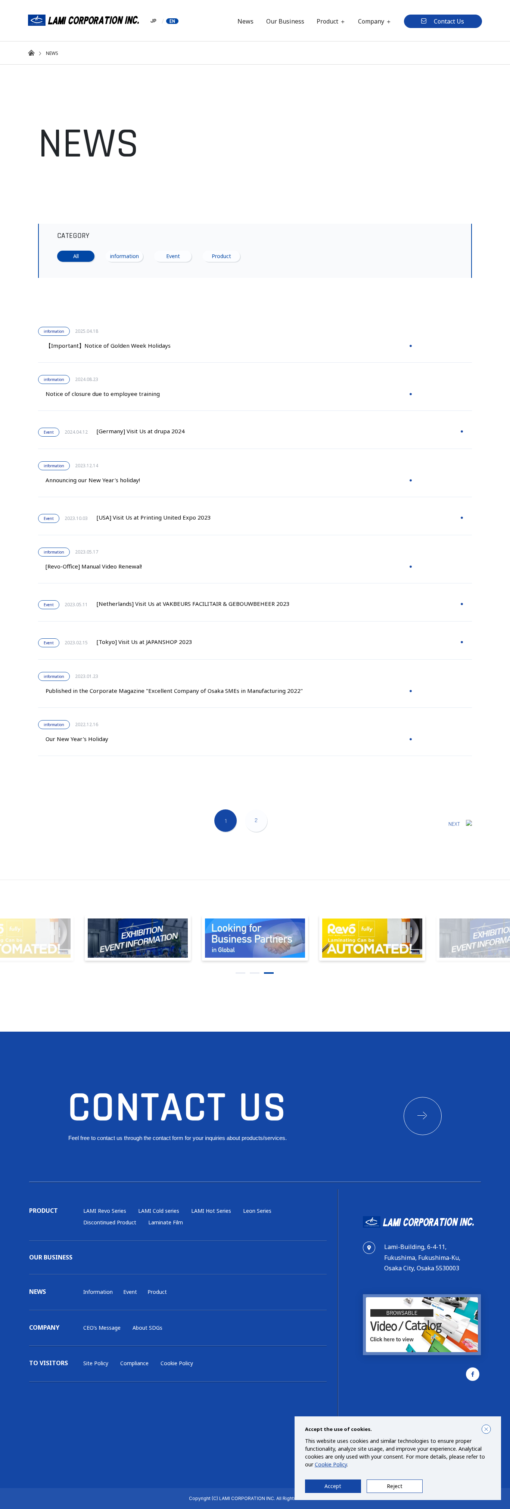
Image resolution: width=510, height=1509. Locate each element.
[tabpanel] (255, 938)
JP (153, 21)
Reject (394, 1486)
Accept (332, 1486)
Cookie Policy (331, 1464)
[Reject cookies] (486, 1429)
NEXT (454, 824)
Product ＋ (331, 21)
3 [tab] (269, 973)
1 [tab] (240, 973)
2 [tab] (254, 973)
